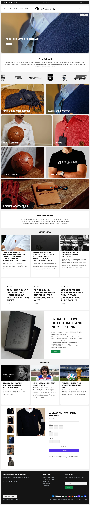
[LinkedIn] (17, 3)
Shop (10, 8)
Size (50, 424)
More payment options (63, 453)
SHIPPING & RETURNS (48, 477)
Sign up (68, 487)
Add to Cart (63, 446)
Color (50, 431)
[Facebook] (6, 3)
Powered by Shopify (14, 499)
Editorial (15, 8)
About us (27, 8)
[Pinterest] (14, 3)
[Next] (87, 15)
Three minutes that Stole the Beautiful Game (71, 385)
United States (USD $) (81, 2)
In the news (45, 232)
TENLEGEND (8, 499)
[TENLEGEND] (45, 8)
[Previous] (81, 15)
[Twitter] (4, 3)
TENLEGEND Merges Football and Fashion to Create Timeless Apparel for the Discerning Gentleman (14, 256)
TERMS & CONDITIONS (48, 479)
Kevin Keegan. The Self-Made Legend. (44, 384)
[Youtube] (11, 3)
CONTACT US (46, 483)
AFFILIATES (46, 485)
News (21, 8)
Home (5, 8)
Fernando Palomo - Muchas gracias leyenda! (71, 254)
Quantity (51, 438)
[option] (45, 33)
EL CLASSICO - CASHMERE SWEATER (62, 414)
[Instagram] (9, 3)
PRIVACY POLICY (47, 481)
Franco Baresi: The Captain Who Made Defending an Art (12, 385)
